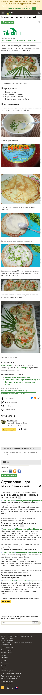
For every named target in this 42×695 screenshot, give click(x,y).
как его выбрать (22, 368)
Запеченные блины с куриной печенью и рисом (22, 380)
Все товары (4, 658)
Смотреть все (6, 601)
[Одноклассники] (35, 398)
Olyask (3, 492)
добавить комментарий (9, 475)
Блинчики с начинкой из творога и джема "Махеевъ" (18, 524)
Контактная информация (9, 679)
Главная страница (6, 645)
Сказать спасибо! (9, 430)
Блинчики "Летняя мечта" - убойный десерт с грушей (19, 496)
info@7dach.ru (10, 640)
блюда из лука (31, 392)
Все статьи (4, 665)
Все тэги (4, 668)
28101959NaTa (6, 545)
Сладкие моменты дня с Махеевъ (13, 521)
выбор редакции (20, 393)
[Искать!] (39, 13)
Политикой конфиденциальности (18, 8)
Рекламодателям (6, 684)
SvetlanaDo (5, 518)
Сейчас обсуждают (7, 650)
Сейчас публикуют (7, 647)
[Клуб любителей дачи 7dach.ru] (9, 13)
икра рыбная (4, 393)
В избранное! (9, 22)
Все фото (4, 660)
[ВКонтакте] (32, 398)
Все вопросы (5, 663)
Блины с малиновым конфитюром (17, 377)
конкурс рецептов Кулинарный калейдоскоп (14, 390)
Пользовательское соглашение (11, 673)
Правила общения (7, 671)
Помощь (3, 655)
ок (34, 8)
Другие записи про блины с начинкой (15, 484)
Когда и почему (6, 365)
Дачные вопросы (6, 652)
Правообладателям (7, 681)
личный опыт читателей (8, 392)
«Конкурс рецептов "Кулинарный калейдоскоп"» (20, 40)
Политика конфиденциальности (11, 676)
